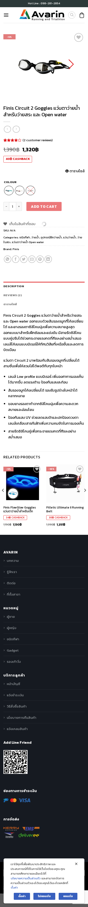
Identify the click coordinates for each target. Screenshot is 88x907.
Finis (16, 249)
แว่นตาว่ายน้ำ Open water (28, 242)
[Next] (85, 499)
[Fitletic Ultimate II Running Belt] (65, 483)
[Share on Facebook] (15, 259)
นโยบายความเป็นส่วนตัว (26, 878)
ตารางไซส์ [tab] (10, 304)
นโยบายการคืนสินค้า (21, 717)
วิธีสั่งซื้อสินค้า (17, 706)
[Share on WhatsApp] (7, 259)
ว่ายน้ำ (35, 237)
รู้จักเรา (12, 571)
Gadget (13, 650)
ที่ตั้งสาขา (13, 594)
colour (10, 182)
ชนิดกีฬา (24, 237)
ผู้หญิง (11, 627)
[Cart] (82, 15)
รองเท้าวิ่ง (14, 661)
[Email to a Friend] (32, 259)
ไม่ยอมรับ (44, 896)
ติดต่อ (11, 583)
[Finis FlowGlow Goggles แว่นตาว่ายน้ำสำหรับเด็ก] (22, 483)
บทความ (13, 560)
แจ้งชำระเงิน (15, 695)
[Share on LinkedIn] (48, 259)
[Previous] (3, 499)
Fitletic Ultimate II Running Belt (65, 509)
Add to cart (44, 206)
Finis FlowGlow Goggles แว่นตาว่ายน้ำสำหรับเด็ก (19, 509)
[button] (71, 64)
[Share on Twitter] (24, 259)
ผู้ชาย (11, 616)
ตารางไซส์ (77, 171)
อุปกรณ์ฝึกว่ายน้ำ (51, 237)
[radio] (8, 190)
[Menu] (6, 14)
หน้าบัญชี (13, 683)
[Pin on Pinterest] (40, 259)
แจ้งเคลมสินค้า (17, 728)
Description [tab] (13, 286)
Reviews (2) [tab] (12, 295)
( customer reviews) (38, 139)
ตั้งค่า (14, 887)
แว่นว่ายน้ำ (69, 237)
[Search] (71, 15)
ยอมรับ (68, 896)
